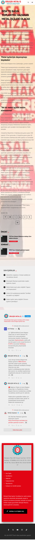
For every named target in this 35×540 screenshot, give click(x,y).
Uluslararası (13, 241)
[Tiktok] (26, 530)
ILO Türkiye (11, 329)
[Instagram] (22, 530)
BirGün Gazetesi (12, 413)
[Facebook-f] (8, 530)
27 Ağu (23, 356)
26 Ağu (21, 413)
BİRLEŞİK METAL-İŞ (13, 356)
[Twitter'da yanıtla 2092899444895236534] (9, 378)
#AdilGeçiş (22, 344)
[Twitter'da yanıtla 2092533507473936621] (9, 425)
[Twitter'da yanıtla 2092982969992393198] (9, 350)
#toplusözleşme (19, 340)
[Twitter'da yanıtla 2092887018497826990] (9, 405)
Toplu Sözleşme (14, 253)
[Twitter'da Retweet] (12, 326)
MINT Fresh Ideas (14, 535)
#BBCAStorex (22, 361)
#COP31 (10, 344)
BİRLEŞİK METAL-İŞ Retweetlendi (21, 326)
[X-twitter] (13, 530)
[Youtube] (17, 530)
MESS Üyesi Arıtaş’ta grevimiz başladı (19, 250)
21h (16, 328)
